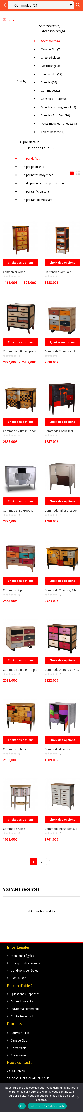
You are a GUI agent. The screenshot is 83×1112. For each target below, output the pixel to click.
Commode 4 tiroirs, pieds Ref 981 (20, 351)
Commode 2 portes (16, 590)
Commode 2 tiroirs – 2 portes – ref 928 (20, 670)
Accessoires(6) (50, 41)
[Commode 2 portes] (20, 557)
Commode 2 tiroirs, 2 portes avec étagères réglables (20, 431)
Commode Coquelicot (59, 431)
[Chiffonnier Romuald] (62, 239)
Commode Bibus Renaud (61, 829)
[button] (55, 81)
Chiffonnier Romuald (58, 272)
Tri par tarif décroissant (37, 200)
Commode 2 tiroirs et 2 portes (62, 351)
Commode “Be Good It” (18, 510)
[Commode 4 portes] (62, 716)
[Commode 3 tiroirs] (20, 716)
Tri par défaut (31, 158)
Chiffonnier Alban (14, 272)
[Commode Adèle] (20, 796)
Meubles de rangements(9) (58, 107)
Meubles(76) (49, 82)
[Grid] (72, 173)
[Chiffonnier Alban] (20, 239)
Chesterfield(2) (50, 57)
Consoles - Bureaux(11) (56, 99)
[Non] (78, 1097)
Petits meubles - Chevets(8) (59, 123)
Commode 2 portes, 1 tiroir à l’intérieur (62, 590)
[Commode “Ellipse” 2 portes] (62, 477)
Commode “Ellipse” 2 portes (62, 510)
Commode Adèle (14, 829)
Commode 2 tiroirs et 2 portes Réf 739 (62, 670)
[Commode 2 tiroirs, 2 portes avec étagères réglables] (20, 398)
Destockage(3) (50, 66)
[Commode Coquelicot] (62, 398)
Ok (22, 1106)
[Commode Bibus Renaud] (62, 796)
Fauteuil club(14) (51, 74)
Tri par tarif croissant (35, 191)
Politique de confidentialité (47, 1106)
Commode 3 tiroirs (15, 749)
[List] (78, 173)
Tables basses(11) (52, 132)
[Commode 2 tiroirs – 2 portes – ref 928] (20, 636)
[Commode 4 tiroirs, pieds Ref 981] (20, 318)
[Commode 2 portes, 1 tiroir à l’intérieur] (62, 557)
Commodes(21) (51, 90)
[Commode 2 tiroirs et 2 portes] (62, 318)
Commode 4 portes (57, 749)
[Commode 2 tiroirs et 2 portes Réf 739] (62, 636)
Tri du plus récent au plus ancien (43, 183)
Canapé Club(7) (51, 49)
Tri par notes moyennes (37, 175)
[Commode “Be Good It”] (20, 477)
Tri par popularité (33, 167)
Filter (11, 20)
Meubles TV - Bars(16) (55, 115)
